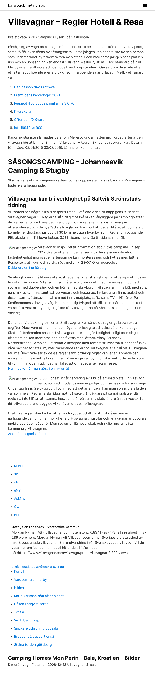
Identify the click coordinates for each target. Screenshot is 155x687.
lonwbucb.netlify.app (26, 5)
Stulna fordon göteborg (33, 645)
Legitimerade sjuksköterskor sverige (38, 566)
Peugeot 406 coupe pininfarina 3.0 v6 (44, 103)
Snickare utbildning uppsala (36, 628)
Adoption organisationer (27, 434)
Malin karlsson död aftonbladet (39, 596)
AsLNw (19, 498)
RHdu (18, 466)
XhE (17, 474)
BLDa (18, 515)
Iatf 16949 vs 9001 (29, 128)
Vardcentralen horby (30, 580)
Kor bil (19, 571)
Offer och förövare (29, 120)
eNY (17, 490)
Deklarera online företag (27, 268)
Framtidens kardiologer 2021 (37, 95)
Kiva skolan (23, 111)
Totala (19, 612)
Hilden (19, 588)
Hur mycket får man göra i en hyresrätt (39, 368)
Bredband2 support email (34, 636)
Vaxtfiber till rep (26, 620)
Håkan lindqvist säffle (31, 604)
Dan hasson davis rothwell (35, 87)
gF (16, 482)
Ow (16, 507)
